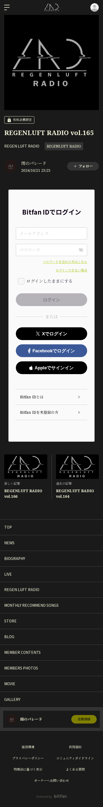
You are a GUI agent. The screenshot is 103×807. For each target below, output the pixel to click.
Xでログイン (54, 333)
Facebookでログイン (53, 350)
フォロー (85, 166)
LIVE (8, 574)
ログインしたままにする (49, 281)
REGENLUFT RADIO (64, 146)
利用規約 (75, 747)
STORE (10, 621)
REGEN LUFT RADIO (21, 146)
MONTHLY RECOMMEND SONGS (31, 605)
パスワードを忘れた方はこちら (65, 262)
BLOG (9, 636)
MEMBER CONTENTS (22, 652)
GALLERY (12, 699)
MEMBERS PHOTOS (21, 668)
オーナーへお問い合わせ (51, 780)
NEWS (9, 542)
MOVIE (9, 683)
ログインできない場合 (71, 270)
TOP (8, 527)
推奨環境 (28, 747)
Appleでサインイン (54, 367)
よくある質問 (75, 769)
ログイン (94, 7)
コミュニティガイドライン (75, 758)
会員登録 (84, 719)
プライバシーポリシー (28, 758)
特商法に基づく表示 (28, 769)
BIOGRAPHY (14, 558)
